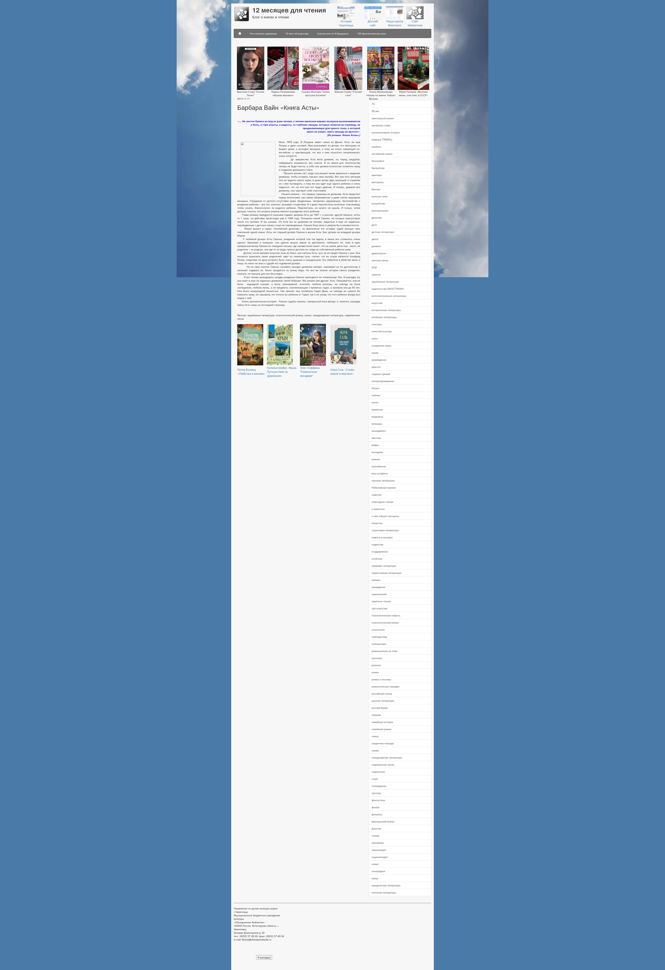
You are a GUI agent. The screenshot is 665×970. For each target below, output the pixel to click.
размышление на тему (384, 651)
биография (378, 161)
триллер (376, 793)
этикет (375, 864)
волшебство (378, 203)
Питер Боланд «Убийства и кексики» (251, 372)
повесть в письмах (382, 537)
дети (374, 224)
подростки (377, 544)
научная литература (383, 480)
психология (378, 629)
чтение (375, 835)
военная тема (379, 196)
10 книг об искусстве (297, 33)
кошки (375, 352)
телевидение (379, 786)
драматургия (379, 253)
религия (376, 665)
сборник (376, 715)
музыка (376, 459)
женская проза (380, 260)
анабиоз (376, 146)
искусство (377, 303)
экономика (378, 842)
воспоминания (380, 210)
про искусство (379, 608)
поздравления (380, 551)
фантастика (378, 800)
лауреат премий (381, 374)
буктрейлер (378, 168)
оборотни (377, 523)
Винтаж (376, 189)
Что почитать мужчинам (263, 33)
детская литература (383, 232)
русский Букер (380, 707)
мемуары (377, 423)
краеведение (379, 359)
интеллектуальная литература (389, 295)
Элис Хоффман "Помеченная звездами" (310, 372)
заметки (376, 274)
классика (377, 324)
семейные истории (382, 722)
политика (377, 558)
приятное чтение (381, 601)
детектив (377, 217)
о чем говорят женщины (385, 516)
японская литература (384, 892)
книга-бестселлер (382, 331)
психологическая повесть (386, 615)
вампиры (377, 175)
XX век (375, 111)
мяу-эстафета (380, 473)
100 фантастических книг (371, 33)
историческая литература (386, 310)
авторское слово (381, 125)
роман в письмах (381, 679)
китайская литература (384, 317)
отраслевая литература (385, 530)
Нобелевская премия (384, 487)
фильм (375, 807)
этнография (378, 871)
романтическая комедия (385, 686)
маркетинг (377, 409)
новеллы (377, 494)
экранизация (379, 850)
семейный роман (381, 729)
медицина (377, 416)
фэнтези (376, 828)
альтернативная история (386, 132)
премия (376, 580)
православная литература (386, 572)
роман (375, 672)
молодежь (377, 452)
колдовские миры (381, 345)
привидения (378, 587)
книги (375, 338)
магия (375, 402)
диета (375, 239)
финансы (377, 814)
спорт (375, 778)
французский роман (383, 821)
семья (375, 736)
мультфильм (379, 466)
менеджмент (379, 430)
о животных (378, 509)
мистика (376, 438)
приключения (379, 594)
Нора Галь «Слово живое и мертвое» (342, 372)
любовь (376, 395)
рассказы (377, 658)
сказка (375, 750)
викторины (378, 182)
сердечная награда (383, 743)
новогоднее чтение (382, 501)
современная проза (383, 764)
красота (376, 366)
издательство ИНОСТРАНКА (388, 288)
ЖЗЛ (374, 267)
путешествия (379, 644)
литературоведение (383, 381)
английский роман (382, 153)
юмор (375, 878)
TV (373, 104)
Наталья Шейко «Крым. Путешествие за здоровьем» (282, 372)
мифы (375, 445)
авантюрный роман (383, 118)
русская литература (383, 700)
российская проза (382, 693)
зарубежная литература (385, 281)
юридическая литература (386, 885)
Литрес (376, 388)
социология (378, 771)
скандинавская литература (387, 757)
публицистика (379, 636)
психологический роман (385, 622)
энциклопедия (380, 857)
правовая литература (384, 565)
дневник (376, 246)
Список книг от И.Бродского (333, 33)
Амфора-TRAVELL (382, 139)
